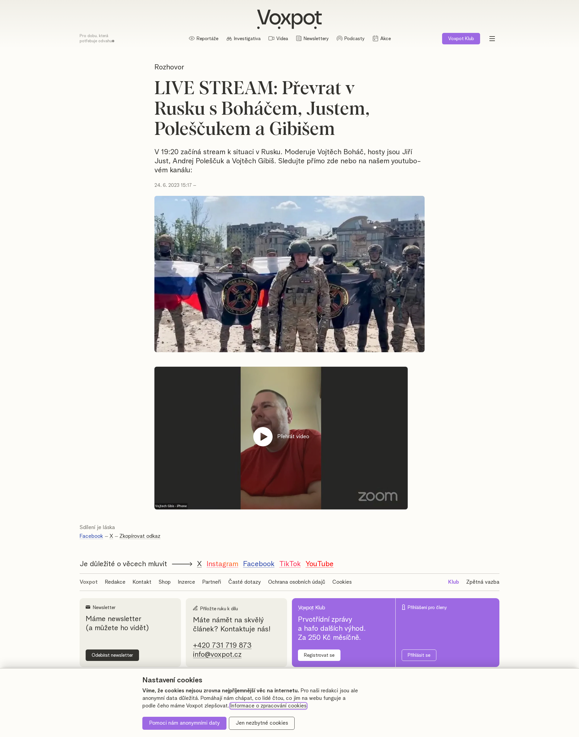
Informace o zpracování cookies (268, 706)
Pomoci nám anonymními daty (184, 723)
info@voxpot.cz (217, 654)
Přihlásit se (419, 655)
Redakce (115, 582)
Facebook (91, 536)
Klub (461, 38)
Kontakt (142, 582)
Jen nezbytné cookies (262, 723)
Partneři (211, 582)
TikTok (290, 564)
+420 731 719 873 (222, 645)
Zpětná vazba (482, 582)
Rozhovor (169, 67)
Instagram (222, 564)
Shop (165, 582)
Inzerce (186, 582)
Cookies (342, 582)
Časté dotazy (244, 582)
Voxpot (89, 582)
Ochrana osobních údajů (296, 582)
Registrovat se (319, 655)
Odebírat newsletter (112, 655)
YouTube (319, 564)
